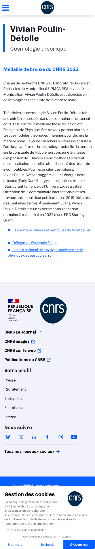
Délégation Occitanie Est (32, 243)
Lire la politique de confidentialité (25, 530)
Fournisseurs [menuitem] (14, 408)
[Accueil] (47, 7)
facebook (47, 437)
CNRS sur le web (20, 350)
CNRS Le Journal (20, 332)
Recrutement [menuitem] (15, 389)
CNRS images (17, 341)
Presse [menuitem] (10, 380)
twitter (21, 437)
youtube (74, 437)
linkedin (34, 437)
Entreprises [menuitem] (13, 398)
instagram (60, 437)
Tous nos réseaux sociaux (21, 451)
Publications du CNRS (24, 359)
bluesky (7, 437)
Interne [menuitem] (10, 417)
